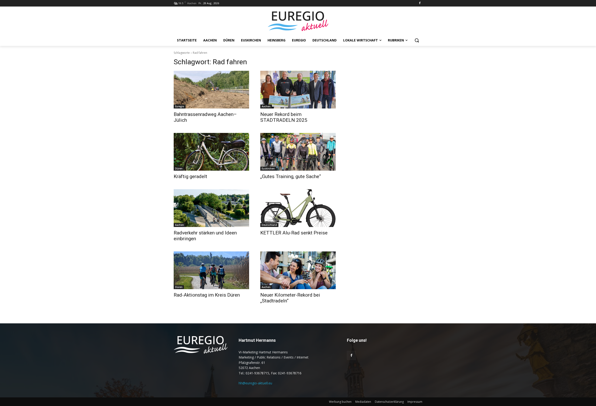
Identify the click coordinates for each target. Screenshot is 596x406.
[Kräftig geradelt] (211, 152)
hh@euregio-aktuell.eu (255, 383)
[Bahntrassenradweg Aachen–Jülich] (211, 89)
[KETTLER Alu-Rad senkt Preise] (298, 208)
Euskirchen (268, 168)
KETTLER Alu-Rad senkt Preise (294, 233)
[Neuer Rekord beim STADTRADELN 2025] (298, 89)
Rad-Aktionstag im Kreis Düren (207, 295)
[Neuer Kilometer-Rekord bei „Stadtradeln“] (298, 270)
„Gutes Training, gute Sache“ (290, 176)
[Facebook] (419, 3)
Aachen (266, 106)
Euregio (179, 106)
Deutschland (269, 225)
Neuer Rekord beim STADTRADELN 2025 (283, 117)
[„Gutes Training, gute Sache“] (298, 152)
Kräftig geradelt (190, 176)
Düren (179, 168)
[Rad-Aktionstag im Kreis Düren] (211, 270)
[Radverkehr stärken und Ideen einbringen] (211, 208)
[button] (416, 40)
